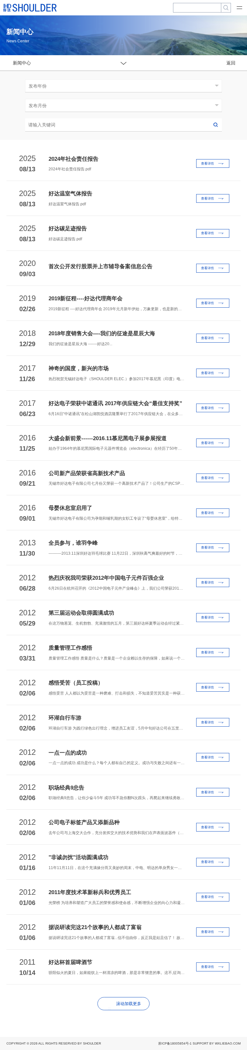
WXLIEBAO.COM (228, 1043)
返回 (230, 62)
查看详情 (207, 163)
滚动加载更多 (128, 1003)
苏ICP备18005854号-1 (175, 1043)
